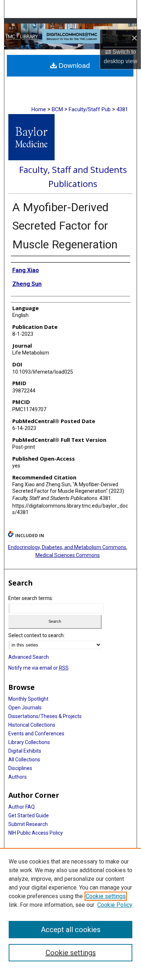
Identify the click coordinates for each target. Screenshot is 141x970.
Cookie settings (106, 896)
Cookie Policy (114, 904)
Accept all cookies (71, 929)
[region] (70, 909)
